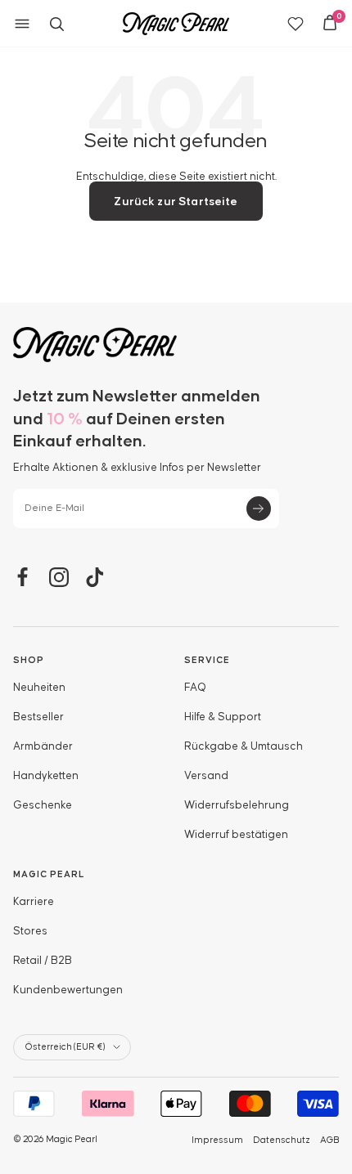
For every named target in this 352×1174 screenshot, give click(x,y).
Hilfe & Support (222, 717)
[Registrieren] (258, 508)
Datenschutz (281, 1140)
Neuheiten (39, 687)
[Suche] (56, 24)
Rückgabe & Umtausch (243, 746)
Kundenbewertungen (68, 990)
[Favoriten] (296, 24)
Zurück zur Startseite (175, 202)
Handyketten (46, 776)
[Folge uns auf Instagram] (59, 577)
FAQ (195, 687)
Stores (30, 931)
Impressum (217, 1140)
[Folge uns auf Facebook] (23, 577)
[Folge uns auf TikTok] (95, 577)
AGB (329, 1140)
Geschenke (42, 805)
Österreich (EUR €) (65, 1046)
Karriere (33, 901)
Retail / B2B (42, 960)
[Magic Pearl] (176, 344)
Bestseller (38, 717)
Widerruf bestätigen (236, 834)
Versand (206, 776)
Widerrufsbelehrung (236, 805)
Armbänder (43, 746)
